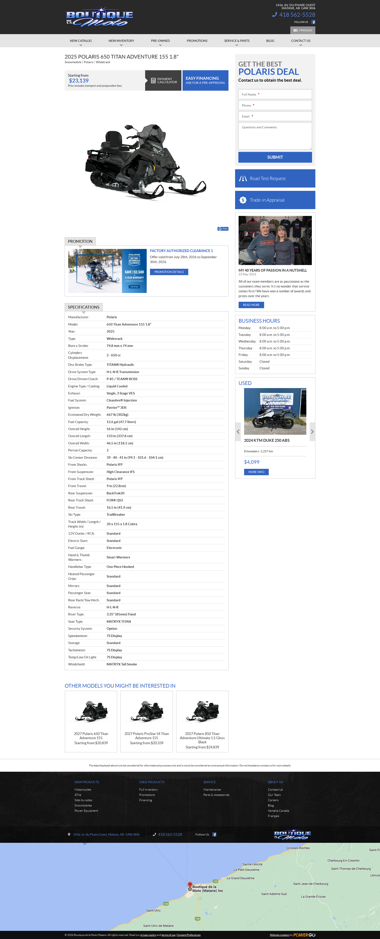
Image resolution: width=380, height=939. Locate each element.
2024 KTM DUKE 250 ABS (267, 440)
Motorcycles (83, 789)
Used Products (151, 782)
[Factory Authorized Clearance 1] (107, 271)
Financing (145, 800)
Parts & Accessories (216, 795)
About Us (275, 782)
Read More (251, 305)
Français (305, 30)
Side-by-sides (83, 800)
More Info (256, 472)
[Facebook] (313, 22)
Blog (271, 805)
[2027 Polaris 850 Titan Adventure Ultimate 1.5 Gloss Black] (202, 711)
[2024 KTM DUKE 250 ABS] (275, 411)
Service (209, 782)
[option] (275, 431)
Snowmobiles (83, 805)
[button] (238, 431)
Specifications (83, 307)
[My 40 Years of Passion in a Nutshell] (275, 240)
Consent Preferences (189, 934)
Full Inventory (148, 789)
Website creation (279, 934)
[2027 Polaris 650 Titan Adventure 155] (91, 711)
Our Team (274, 795)
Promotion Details (169, 272)
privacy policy (148, 934)
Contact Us (275, 789)
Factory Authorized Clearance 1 (181, 251)
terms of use (168, 934)
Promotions (147, 795)
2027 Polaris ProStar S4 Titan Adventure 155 (146, 736)
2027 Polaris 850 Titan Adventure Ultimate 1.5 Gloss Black (202, 738)
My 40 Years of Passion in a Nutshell (273, 270)
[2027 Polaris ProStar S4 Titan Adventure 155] (146, 711)
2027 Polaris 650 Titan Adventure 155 (91, 736)
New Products (87, 782)
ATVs (78, 795)
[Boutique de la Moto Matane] (100, 17)
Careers (273, 800)
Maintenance (212, 789)
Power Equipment (86, 810)
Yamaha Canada (278, 810)
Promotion (80, 241)
